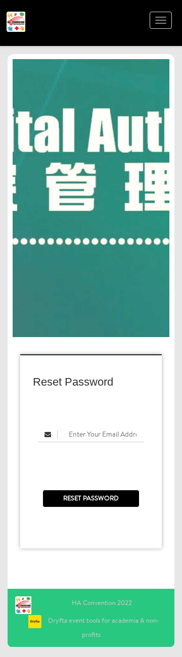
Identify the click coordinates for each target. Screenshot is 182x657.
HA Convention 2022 (102, 602)
